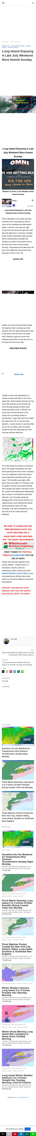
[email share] (7, 671)
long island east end (18, 46)
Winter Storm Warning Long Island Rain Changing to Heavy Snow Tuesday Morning (17, 1035)
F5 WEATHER (18, 555)
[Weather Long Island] (18, 3)
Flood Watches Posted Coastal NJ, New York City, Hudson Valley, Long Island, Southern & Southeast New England (17, 949)
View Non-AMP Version (23, 1097)
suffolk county (15, 41)
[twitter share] (3, 671)
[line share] (22, 671)
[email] (9, 1134)
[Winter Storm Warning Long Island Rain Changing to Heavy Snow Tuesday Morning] (18, 1014)
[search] (33, 3)
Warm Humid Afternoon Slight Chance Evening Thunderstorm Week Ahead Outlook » (18, 653)
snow (15, 1027)
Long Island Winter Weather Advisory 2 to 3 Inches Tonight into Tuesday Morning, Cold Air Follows (17, 1079)
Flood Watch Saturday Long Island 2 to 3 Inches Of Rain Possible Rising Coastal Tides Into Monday (17, 784)
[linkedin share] (14, 671)
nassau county (7, 896)
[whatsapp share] (18, 671)
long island (6, 46)
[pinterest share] (11, 671)
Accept (28, 1129)
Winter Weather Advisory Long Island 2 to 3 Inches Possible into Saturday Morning (16, 991)
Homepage (5, 41)
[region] (18, 22)
